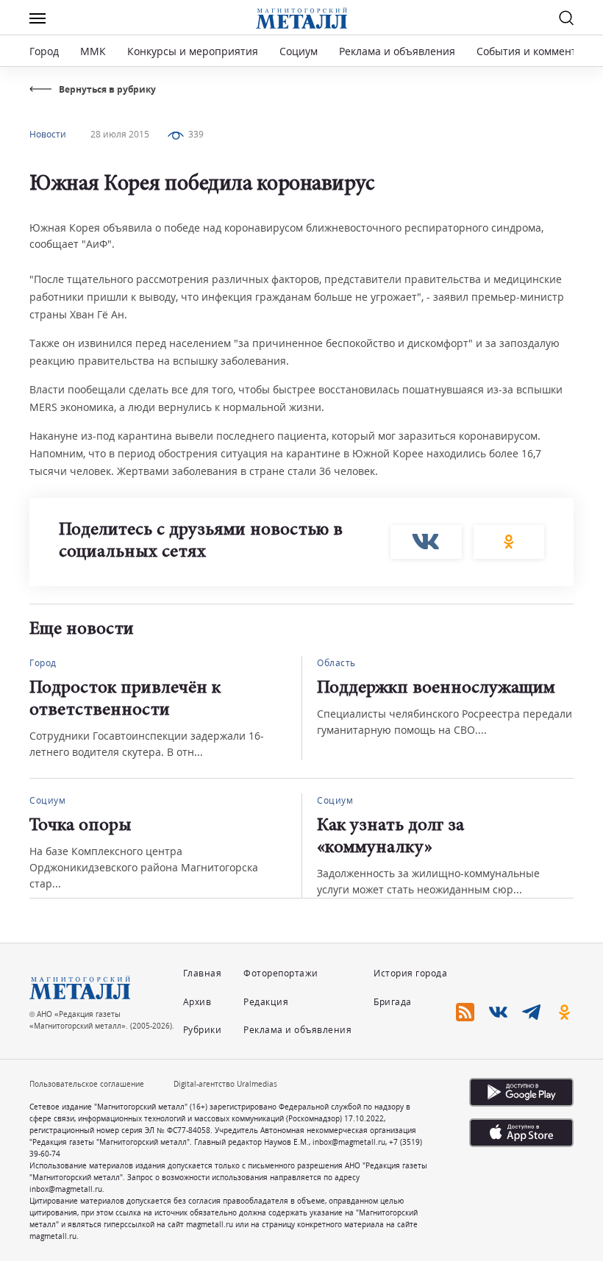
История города (410, 973)
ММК (93, 51)
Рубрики (202, 1030)
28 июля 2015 (119, 134)
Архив (197, 1002)
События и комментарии (539, 51)
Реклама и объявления (397, 51)
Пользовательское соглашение (86, 1084)
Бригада (393, 1002)
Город (44, 51)
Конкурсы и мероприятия (194, 51)
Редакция (265, 1002)
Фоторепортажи (280, 973)
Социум (298, 51)
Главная (202, 973)
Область (336, 663)
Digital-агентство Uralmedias (225, 1084)
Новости (47, 134)
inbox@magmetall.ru (349, 1142)
